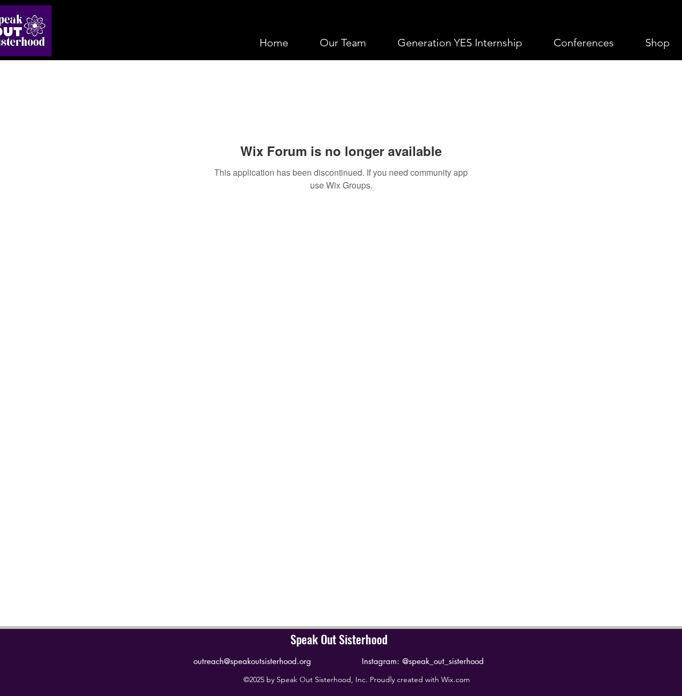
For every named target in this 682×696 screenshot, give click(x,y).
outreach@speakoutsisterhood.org (252, 661)
